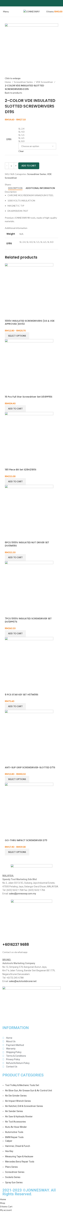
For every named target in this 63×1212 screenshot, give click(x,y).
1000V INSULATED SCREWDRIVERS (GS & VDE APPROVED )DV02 (29, 322)
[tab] (15, 188)
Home (8, 82)
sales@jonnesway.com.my (22, 893)
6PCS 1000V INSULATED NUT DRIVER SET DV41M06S (27, 544)
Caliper (8, 1141)
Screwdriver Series (23, 82)
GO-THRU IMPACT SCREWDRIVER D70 (26, 840)
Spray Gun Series (14, 1182)
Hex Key (9, 1151)
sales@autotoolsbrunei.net (23, 981)
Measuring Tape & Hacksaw (19, 1156)
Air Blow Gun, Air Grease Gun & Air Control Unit (28, 1090)
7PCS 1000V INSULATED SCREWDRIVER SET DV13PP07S (28, 620)
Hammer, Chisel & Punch (17, 1146)
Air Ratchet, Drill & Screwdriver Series (24, 1106)
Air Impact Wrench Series (18, 1101)
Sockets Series (12, 1177)
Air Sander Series (14, 1111)
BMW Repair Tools (14, 1137)
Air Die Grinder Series (16, 1095)
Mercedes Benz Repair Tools (19, 1161)
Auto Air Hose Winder (16, 1127)
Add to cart (28, 165)
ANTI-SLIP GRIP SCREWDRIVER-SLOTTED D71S (30, 767)
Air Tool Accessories (15, 1121)
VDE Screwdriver (44, 82)
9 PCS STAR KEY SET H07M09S (21, 694)
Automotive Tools (14, 1132)
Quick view (9, 315)
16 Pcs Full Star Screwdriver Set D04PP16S (28, 396)
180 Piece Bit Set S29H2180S (20, 469)
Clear (21, 151)
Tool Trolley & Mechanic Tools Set (22, 1085)
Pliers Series (11, 1167)
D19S (8, 139)
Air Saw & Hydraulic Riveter (19, 1116)
